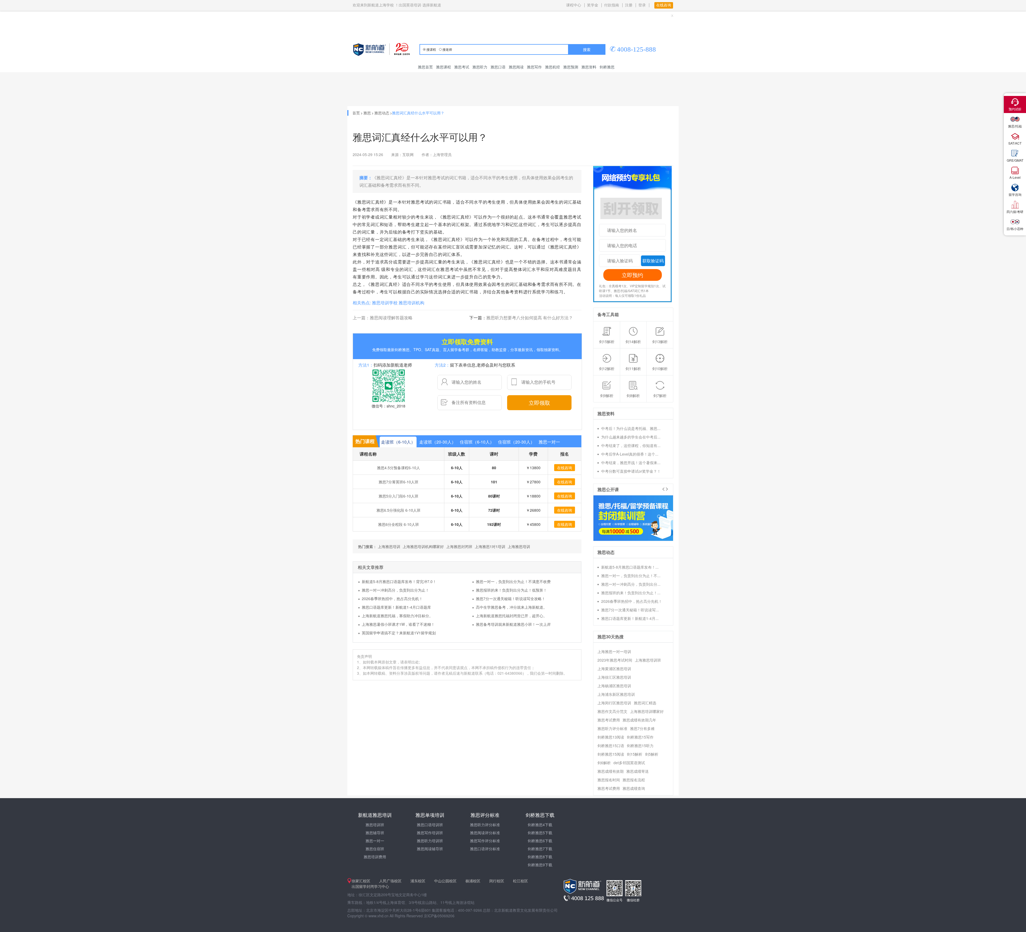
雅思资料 (588, 66)
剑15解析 (634, 754)
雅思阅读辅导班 (430, 848)
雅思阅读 (516, 66)
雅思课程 (443, 66)
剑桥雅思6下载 (540, 840)
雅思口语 (498, 66)
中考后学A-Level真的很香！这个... (629, 454)
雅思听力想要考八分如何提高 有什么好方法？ (529, 317)
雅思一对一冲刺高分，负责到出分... (630, 584)
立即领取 (539, 402)
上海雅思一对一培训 (614, 651)
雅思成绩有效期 (610, 771)
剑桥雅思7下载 (540, 848)
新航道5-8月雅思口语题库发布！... (630, 567)
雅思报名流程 (634, 779)
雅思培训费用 (375, 856)
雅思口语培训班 (430, 824)
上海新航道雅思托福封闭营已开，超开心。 (511, 615)
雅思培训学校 (385, 303)
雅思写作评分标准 (485, 840)
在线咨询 (564, 467)
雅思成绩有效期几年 (639, 720)
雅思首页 (425, 66)
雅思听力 (479, 66)
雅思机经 (552, 66)
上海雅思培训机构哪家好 (423, 546)
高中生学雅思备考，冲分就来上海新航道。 (511, 607)
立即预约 (632, 275)
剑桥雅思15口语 (610, 745)
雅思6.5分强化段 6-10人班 (398, 510)
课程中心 (573, 5)
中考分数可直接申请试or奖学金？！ (631, 471)
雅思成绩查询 (634, 788)
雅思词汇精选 (645, 702)
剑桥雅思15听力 (640, 745)
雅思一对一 (375, 840)
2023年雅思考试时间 (614, 660)
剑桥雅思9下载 (540, 864)
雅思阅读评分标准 (485, 832)
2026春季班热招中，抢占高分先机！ (392, 598)
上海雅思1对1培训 (490, 546)
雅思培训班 (375, 824)
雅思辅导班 (375, 832)
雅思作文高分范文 (612, 711)
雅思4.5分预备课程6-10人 (398, 467)
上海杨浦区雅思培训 (614, 685)
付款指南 (611, 5)
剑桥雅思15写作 (640, 737)
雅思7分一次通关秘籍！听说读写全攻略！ (510, 598)
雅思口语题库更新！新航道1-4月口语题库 (396, 607)
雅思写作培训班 (430, 832)
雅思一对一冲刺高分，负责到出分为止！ (395, 590)
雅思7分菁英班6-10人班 (398, 481)
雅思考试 (461, 66)
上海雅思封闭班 (459, 546)
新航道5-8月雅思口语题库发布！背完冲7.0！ (399, 581)
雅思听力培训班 (430, 840)
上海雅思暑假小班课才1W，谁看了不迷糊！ (398, 624)
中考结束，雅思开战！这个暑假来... (630, 462)
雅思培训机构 (411, 303)
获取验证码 (653, 261)
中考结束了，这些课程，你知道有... (630, 445)
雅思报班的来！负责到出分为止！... (630, 592)
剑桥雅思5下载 (540, 832)
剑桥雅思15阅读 (610, 754)
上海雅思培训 (389, 546)
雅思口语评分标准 (485, 848)
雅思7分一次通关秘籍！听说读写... (630, 609)
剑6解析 (604, 762)
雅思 (367, 112)
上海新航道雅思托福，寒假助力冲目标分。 (397, 615)
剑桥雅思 (607, 66)
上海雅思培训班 (648, 660)
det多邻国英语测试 (629, 762)
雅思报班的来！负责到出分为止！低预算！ (511, 590)
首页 (356, 112)
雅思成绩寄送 (637, 771)
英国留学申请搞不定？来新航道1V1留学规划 (399, 632)
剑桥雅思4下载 (540, 824)
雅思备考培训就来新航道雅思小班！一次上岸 (513, 624)
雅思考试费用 (608, 720)
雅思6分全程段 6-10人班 (398, 524)
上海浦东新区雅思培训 (616, 694)
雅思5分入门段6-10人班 (398, 496)
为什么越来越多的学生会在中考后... (630, 437)
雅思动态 (381, 112)
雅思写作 (534, 66)
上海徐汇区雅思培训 (614, 677)
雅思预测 (570, 66)
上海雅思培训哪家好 (647, 711)
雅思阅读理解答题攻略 (391, 317)
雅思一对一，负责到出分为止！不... (630, 575)
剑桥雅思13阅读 (610, 737)
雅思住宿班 (375, 848)
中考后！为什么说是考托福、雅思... (630, 428)
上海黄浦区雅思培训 (614, 668)
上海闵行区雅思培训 (614, 702)
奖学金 (592, 5)
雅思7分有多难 (642, 728)
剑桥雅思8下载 (540, 856)
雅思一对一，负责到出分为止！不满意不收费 (513, 581)
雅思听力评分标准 (612, 728)
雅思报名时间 (608, 779)
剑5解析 (651, 754)
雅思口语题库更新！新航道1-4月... (630, 618)
